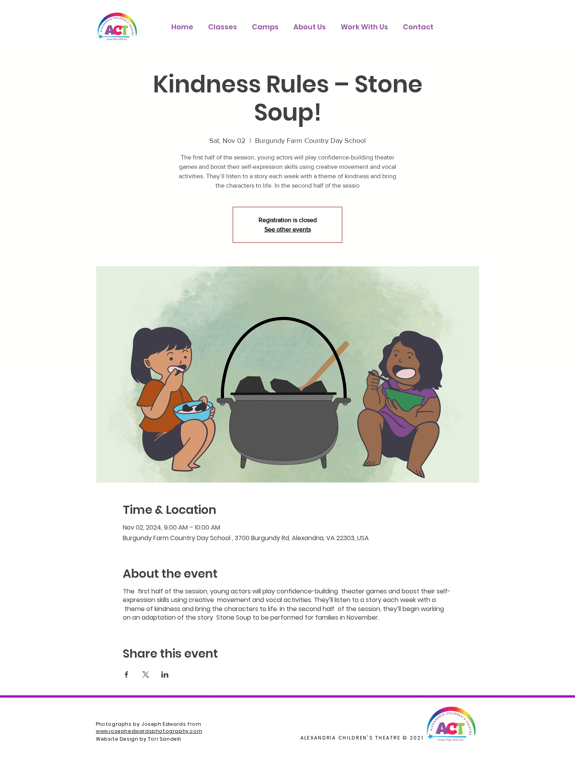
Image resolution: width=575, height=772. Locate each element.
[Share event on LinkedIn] (165, 674)
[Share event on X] (145, 674)
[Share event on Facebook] (126, 674)
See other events (287, 229)
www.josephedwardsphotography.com (149, 731)
